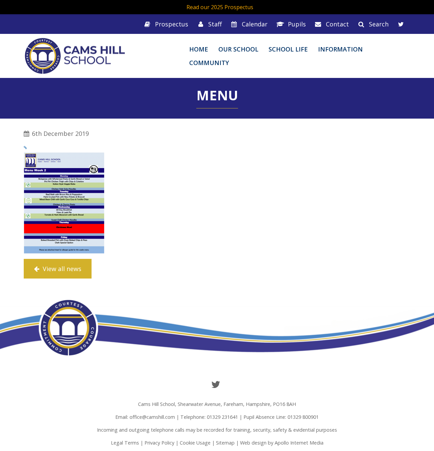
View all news (61, 269)
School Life (288, 49)
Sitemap (225, 442)
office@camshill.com (152, 417)
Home (198, 49)
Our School (238, 49)
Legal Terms (125, 442)
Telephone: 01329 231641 (209, 417)
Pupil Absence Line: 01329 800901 (281, 417)
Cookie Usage (195, 442)
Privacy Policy (159, 442)
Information (340, 49)
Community (209, 63)
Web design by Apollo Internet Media (281, 442)
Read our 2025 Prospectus (219, 7)
